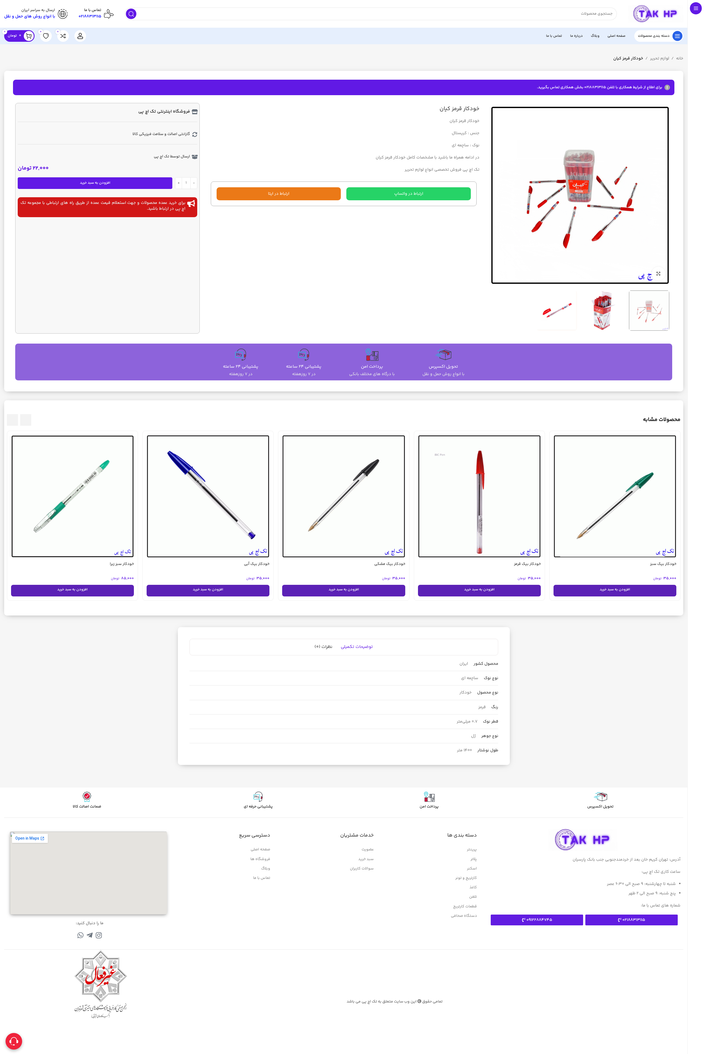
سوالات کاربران (362, 869)
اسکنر (472, 869)
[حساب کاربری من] (80, 35)
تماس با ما (261, 878)
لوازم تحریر (659, 58)
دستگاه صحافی (464, 916)
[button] (408, 193)
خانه (679, 58)
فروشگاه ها (260, 859)
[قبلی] (25, 420)
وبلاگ (265, 869)
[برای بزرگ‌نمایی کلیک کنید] (658, 274)
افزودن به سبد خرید (95, 183)
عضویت (368, 850)
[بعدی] (12, 420)
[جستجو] (131, 14)
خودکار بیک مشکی (389, 564)
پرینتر (472, 850)
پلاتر (474, 859)
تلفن (473, 897)
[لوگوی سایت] (655, 14)
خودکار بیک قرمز (527, 564)
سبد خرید (366, 859)
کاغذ (473, 887)
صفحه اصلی (260, 850)
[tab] (357, 647)
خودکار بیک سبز (663, 564)
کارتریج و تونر (466, 878)
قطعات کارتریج (465, 907)
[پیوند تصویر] (582, 840)
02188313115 (90, 16)
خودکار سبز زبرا (122, 564)
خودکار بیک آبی (256, 564)
